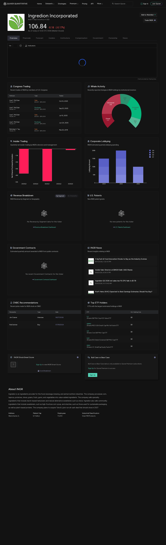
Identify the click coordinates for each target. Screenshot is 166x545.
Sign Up (39, 365)
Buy (38, 325)
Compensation (81, 38)
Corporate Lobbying (100, 141)
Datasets (49, 4)
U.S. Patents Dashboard (122, 227)
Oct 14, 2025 (63, 101)
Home (39, 4)
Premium (73, 4)
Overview (13, 38)
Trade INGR (149, 20)
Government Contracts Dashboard (45, 279)
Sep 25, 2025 (63, 108)
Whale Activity (98, 86)
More (99, 4)
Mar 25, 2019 (63, 130)
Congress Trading (21, 86)
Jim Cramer (13, 317)
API (92, 4)
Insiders (52, 38)
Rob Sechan (13, 325)
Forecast (39, 38)
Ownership (113, 38)
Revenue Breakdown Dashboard (45, 227)
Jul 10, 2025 (63, 115)
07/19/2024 (59, 325)
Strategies (62, 4)
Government (98, 38)
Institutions (65, 38)
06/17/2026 (59, 317)
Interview (40, 317)
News (125, 38)
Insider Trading (20, 141)
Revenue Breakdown (23, 195)
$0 (132, 317)
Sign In (145, 4)
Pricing (84, 4)
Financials (27, 38)
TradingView (152, 79)
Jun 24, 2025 (63, 123)
